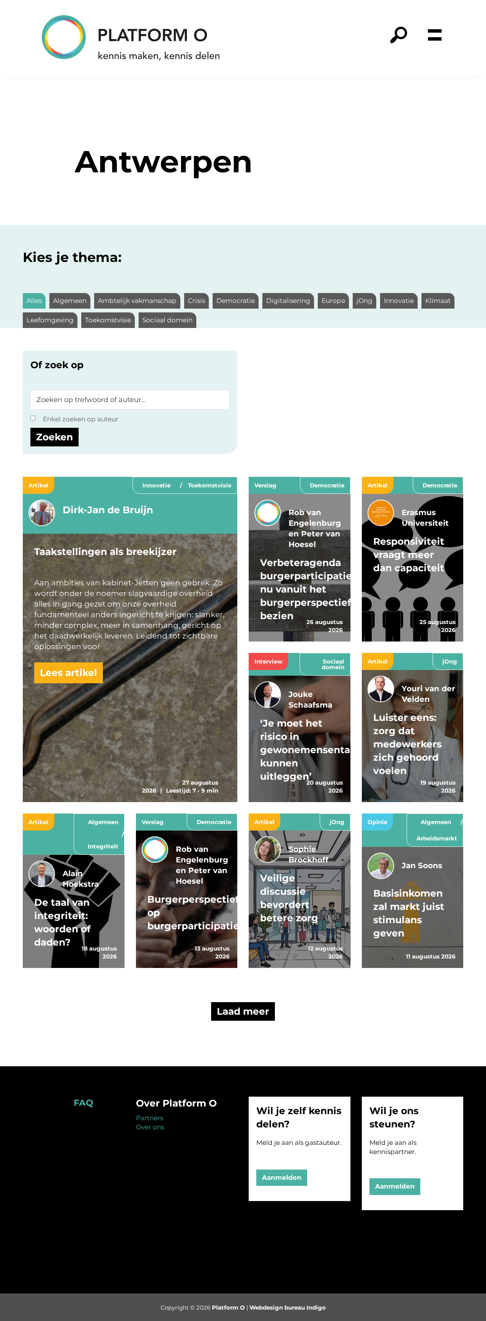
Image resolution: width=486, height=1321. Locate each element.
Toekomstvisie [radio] (108, 320)
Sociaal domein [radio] (167, 320)
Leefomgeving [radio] (50, 320)
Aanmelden (281, 1177)
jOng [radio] (364, 300)
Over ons (150, 1127)
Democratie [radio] (235, 300)
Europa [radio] (333, 300)
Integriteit (103, 846)
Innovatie (156, 485)
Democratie (327, 485)
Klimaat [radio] (438, 300)
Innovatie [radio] (399, 300)
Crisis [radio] (196, 300)
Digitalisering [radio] (288, 300)
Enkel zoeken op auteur (80, 419)
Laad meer (243, 1011)
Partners (149, 1118)
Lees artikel (68, 672)
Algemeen (103, 822)
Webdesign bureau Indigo (287, 1307)
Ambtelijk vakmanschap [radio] (137, 300)
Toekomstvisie (209, 485)
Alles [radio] (34, 300)
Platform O (228, 1307)
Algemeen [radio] (70, 300)
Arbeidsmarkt (437, 838)
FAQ (83, 1102)
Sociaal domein (333, 664)
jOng (449, 661)
